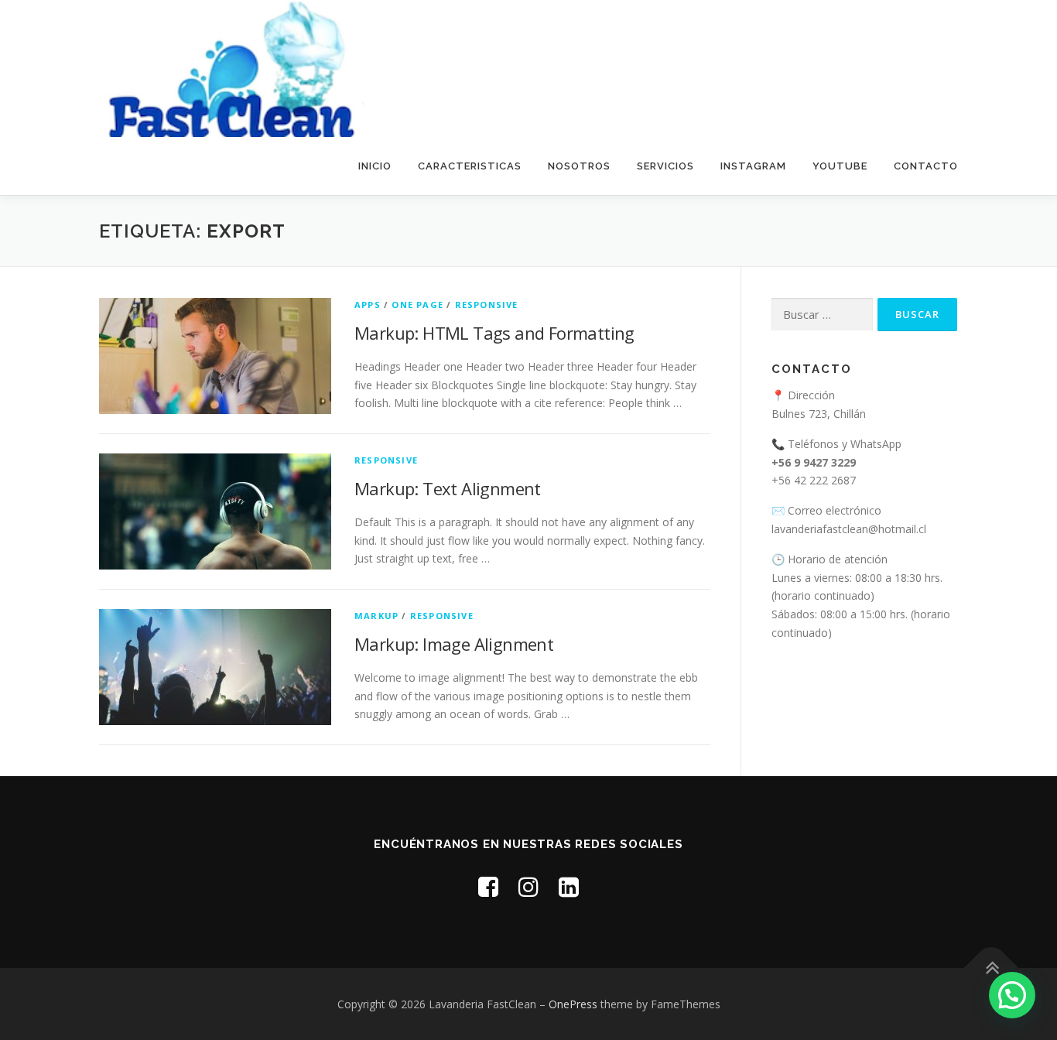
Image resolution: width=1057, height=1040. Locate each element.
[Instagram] (528, 886)
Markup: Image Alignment (453, 643)
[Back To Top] (991, 967)
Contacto (926, 166)
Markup (376, 615)
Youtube (839, 166)
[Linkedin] (569, 886)
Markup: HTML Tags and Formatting (494, 332)
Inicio (375, 166)
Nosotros (579, 166)
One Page (417, 304)
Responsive (486, 304)
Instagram (753, 166)
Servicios (665, 166)
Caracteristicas (470, 166)
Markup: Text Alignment (447, 488)
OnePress (573, 1004)
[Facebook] (488, 886)
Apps (367, 304)
